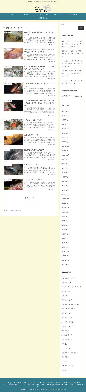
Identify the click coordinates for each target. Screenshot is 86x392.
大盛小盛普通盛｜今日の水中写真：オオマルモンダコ (72, 82)
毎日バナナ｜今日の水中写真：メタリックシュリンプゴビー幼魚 (72, 53)
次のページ (29, 198)
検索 (62, 24)
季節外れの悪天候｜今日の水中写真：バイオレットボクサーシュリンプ (72, 73)
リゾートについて (47, 384)
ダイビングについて (16, 382)
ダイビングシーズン (29, 382)
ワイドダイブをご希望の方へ (10, 384)
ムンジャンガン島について (27, 384)
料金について (65, 384)
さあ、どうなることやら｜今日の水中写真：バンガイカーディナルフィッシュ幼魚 (72, 44)
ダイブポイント (40, 382)
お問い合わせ (79, 384)
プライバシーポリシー (43, 386)
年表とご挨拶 (56, 384)
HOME (8, 382)
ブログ (72, 384)
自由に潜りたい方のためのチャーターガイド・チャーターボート (63, 382)
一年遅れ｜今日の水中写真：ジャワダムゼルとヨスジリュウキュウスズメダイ (72, 63)
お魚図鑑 (38, 384)
